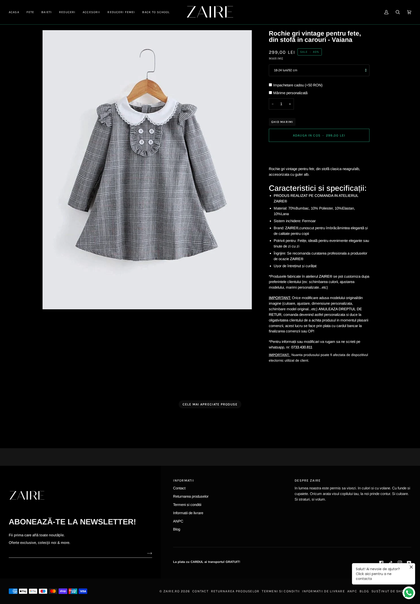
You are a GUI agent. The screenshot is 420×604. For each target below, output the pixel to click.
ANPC (178, 521)
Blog (176, 529)
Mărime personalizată (290, 93)
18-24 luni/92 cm (285, 70)
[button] (30, 12)
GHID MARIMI (282, 122)
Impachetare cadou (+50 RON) (298, 85)
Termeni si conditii (187, 505)
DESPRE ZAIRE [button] (308, 480)
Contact (179, 488)
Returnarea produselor (191, 496)
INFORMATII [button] (183, 480)
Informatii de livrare (188, 513)
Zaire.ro (171, 591)
